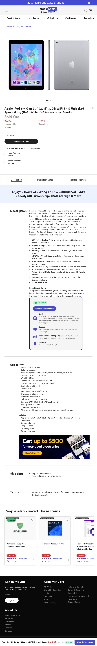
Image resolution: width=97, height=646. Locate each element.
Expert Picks (10, 618)
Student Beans (74, 602)
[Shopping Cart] (90, 10)
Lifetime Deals (52, 18)
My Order (48, 586)
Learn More (35, 148)
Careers (8, 631)
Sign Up (11, 600)
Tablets (28, 26)
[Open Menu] (6, 10)
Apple (12, 135)
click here (79, 295)
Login (46, 593)
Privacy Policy (50, 602)
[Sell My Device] (54, 447)
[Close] (89, 3)
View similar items (21, 141)
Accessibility (73, 593)
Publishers (9, 621)
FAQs (46, 599)
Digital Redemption (52, 589)
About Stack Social (13, 615)
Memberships (70, 18)
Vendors (8, 627)
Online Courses (33, 18)
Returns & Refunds (76, 586)
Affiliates (8, 624)
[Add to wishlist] (92, 107)
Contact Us (48, 596)
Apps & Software (13, 18)
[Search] (85, 10)
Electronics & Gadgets (14, 26)
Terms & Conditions (76, 589)
